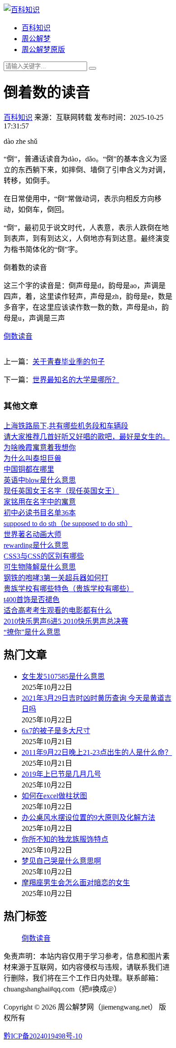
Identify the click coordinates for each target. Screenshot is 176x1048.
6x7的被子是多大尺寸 (56, 731)
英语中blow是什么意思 (40, 480)
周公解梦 (36, 39)
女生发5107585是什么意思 (63, 676)
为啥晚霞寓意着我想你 (40, 447)
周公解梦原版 (43, 49)
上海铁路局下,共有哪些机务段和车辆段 (66, 426)
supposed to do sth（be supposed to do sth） (68, 523)
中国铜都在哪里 (29, 469)
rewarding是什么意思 (36, 545)
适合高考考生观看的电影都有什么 (58, 610)
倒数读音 (18, 336)
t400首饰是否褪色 (32, 599)
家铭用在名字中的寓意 (40, 502)
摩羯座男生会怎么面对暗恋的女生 (76, 883)
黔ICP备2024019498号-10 (43, 1036)
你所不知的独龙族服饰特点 (65, 839)
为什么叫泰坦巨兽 (32, 458)
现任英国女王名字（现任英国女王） (61, 491)
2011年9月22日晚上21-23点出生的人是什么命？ (97, 752)
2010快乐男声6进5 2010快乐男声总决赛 (66, 621)
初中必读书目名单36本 (40, 513)
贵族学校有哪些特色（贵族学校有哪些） (69, 589)
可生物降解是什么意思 (40, 567)
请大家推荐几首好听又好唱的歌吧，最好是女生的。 (87, 437)
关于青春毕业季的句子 (68, 361)
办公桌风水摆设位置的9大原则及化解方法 (88, 817)
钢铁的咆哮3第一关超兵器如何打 (56, 578)
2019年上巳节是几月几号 (61, 774)
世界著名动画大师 (32, 534)
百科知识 (36, 28)
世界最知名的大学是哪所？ (75, 380)
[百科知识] (22, 10)
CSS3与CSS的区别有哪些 (44, 556)
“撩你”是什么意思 (32, 632)
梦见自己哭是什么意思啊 (61, 861)
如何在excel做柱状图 (54, 796)
